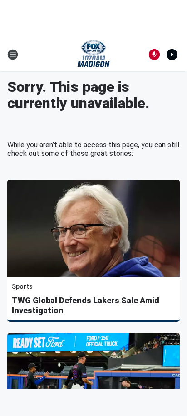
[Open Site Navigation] (12, 54)
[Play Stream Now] (172, 54)
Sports (22, 286)
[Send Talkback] (154, 54)
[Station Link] (93, 54)
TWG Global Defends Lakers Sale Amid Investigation (85, 305)
